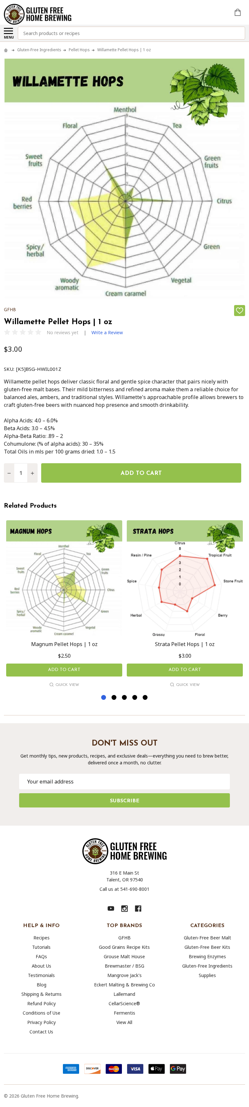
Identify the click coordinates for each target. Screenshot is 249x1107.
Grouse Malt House (124, 956)
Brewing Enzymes (207, 956)
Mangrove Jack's (124, 975)
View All (124, 1022)
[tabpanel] (64, 605)
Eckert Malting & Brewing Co (124, 985)
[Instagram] (124, 908)
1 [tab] (103, 697)
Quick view (67, 685)
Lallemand (124, 994)
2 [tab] (114, 697)
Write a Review (107, 332)
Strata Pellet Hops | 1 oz (185, 644)
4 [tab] (135, 697)
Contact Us (41, 1032)
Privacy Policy (41, 1022)
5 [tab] (145, 697)
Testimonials (41, 975)
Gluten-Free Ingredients (207, 966)
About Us (41, 966)
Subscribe (124, 801)
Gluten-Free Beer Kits (207, 947)
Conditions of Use (41, 1013)
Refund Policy (41, 1003)
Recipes (41, 938)
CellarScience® (124, 1003)
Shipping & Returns (41, 994)
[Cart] (238, 12)
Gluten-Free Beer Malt (207, 938)
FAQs (41, 956)
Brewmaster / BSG (124, 966)
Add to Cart (141, 474)
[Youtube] (111, 908)
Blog (41, 985)
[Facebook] (138, 908)
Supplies (207, 975)
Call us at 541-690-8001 (124, 889)
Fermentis (124, 1013)
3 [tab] (124, 697)
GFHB (124, 938)
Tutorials (41, 947)
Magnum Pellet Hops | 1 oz (64, 644)
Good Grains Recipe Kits (124, 947)
